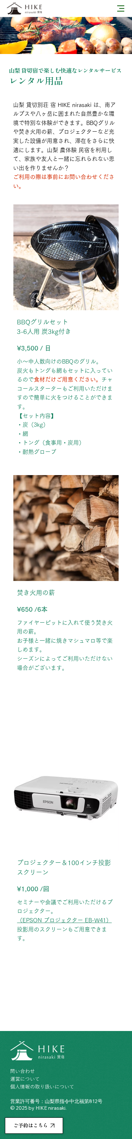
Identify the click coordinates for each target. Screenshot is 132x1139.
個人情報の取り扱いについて (42, 1086)
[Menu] (120, 8)
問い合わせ (22, 1071)
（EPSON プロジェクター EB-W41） (64, 920)
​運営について (25, 1079)
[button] (34, 1125)
